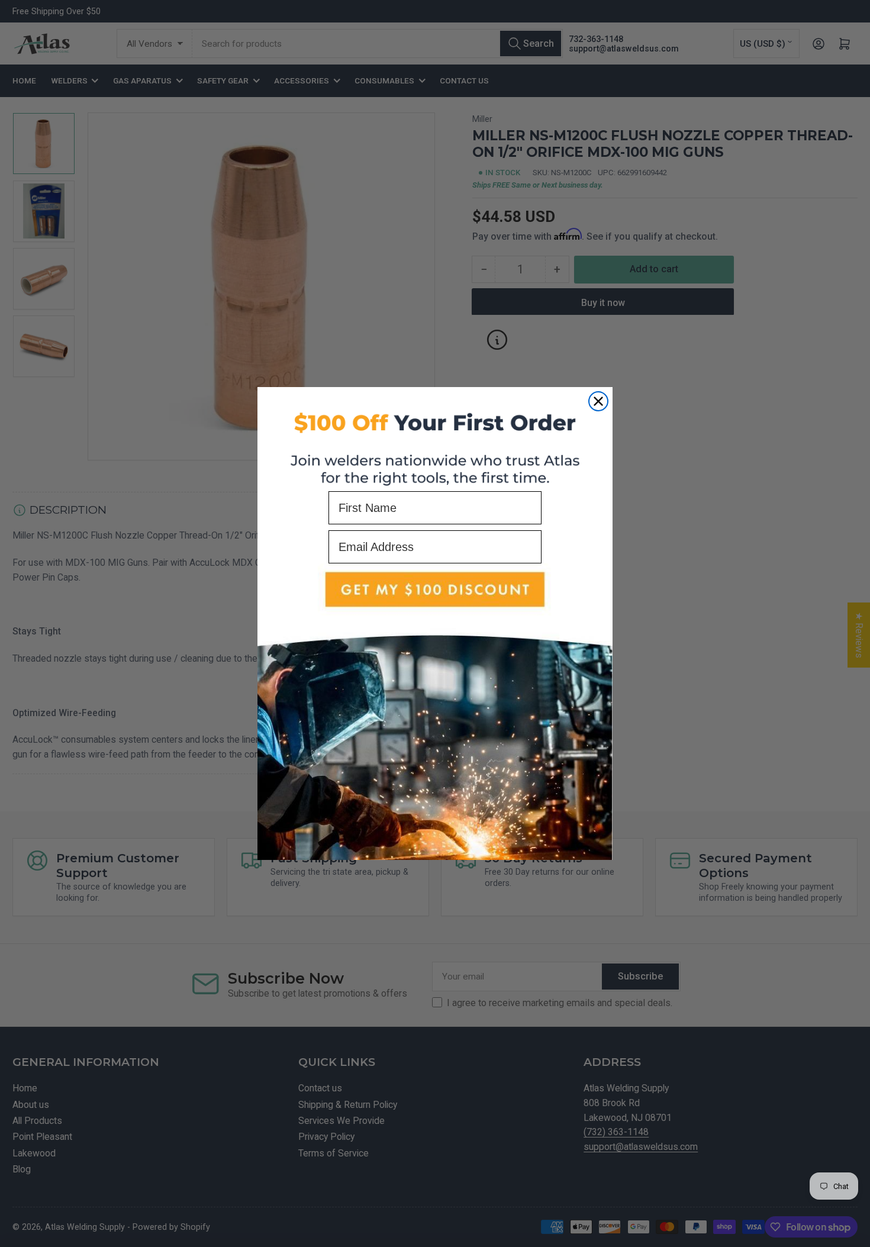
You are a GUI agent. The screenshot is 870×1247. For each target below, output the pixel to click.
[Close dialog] (598, 401)
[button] (435, 711)
